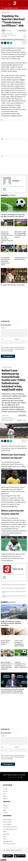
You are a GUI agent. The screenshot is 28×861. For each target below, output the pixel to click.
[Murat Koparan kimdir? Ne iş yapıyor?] (7, 633)
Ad (2, 339)
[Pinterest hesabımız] (18, 777)
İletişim (5, 836)
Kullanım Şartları (7, 822)
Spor (24, 36)
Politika (5, 796)
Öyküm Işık (5, 415)
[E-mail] (4, 190)
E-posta (17, 339)
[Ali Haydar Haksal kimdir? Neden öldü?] (14, 275)
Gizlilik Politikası (7, 819)
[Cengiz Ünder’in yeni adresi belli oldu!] (20, 250)
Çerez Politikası (7, 824)
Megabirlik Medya (7, 841)
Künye (4, 839)
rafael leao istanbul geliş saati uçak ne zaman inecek (14, 596)
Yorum (3, 328)
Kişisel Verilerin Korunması (10, 827)
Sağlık (4, 810)
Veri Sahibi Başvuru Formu (10, 829)
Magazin (5, 798)
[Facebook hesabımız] (8, 777)
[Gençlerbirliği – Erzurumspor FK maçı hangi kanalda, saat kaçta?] (7, 250)
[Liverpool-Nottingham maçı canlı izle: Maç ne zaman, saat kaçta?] (14, 204)
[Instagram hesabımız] (13, 777)
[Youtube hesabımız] (16, 777)
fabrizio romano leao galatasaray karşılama (13, 584)
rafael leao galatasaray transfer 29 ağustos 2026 (14, 592)
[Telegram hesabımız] (21, 777)
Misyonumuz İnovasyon (9, 843)
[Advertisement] (14, 304)
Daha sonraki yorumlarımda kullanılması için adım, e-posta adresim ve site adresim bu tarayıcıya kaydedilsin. (13, 349)
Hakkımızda (6, 834)
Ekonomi (5, 791)
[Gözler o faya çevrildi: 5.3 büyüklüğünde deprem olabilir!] (20, 633)
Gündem (19, 420)
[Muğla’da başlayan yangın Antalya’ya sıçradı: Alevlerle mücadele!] (14, 611)
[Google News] (24, 44)
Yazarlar (5, 813)
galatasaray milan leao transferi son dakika (13, 588)
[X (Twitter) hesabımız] (10, 777)
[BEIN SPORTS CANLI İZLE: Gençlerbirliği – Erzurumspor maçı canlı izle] (20, 224)
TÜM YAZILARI (22, 30)
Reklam (5, 831)
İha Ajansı (9, 30)
